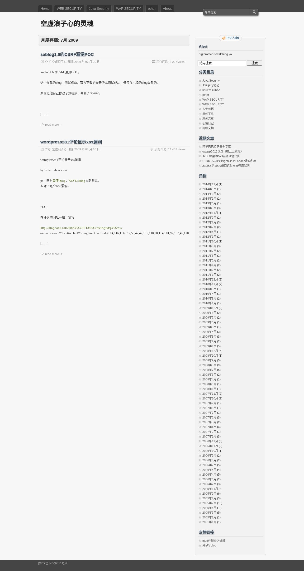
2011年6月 (209, 255)
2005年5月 (209, 512)
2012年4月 (209, 232)
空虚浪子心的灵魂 (67, 23)
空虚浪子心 (59, 62)
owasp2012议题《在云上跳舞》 (222, 151)
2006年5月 (209, 470)
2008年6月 (209, 374)
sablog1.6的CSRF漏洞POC (67, 54)
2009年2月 (209, 341)
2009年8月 (209, 313)
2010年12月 (210, 279)
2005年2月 (209, 517)
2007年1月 (209, 436)
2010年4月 (209, 293)
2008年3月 (209, 384)
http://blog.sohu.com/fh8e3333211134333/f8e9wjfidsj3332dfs (81, 228)
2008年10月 (210, 355)
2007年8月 (209, 408)
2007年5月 (209, 422)
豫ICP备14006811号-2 (52, 563)
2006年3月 (209, 479)
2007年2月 (209, 431)
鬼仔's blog (209, 545)
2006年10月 (210, 451)
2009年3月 (209, 336)
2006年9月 (209, 455)
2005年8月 (209, 498)
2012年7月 (209, 227)
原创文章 (208, 118)
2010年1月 (209, 303)
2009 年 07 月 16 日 (87, 149)
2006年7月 (209, 465)
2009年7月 (209, 317)
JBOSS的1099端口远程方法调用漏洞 (226, 165)
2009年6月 (209, 322)
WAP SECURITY (128, 8)
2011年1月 (209, 274)
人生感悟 (208, 109)
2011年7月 (209, 251)
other (152, 8)
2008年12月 (210, 351)
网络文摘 (208, 128)
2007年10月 (210, 398)
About (167, 8)
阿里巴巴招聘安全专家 (216, 146)
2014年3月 (209, 194)
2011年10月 (210, 241)
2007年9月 (209, 403)
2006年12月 (210, 441)
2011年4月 (209, 265)
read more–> (53, 124)
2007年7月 (209, 412)
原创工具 (208, 114)
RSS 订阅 (233, 38)
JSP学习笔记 (210, 85)
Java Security (99, 8)
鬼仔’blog (59, 180)
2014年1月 (209, 198)
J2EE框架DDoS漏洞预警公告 (221, 156)
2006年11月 (210, 446)
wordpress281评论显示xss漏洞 (71, 142)
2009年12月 (210, 308)
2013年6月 (209, 203)
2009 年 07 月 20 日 (87, 62)
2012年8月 (209, 222)
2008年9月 (209, 360)
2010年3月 (209, 298)
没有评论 (162, 62)
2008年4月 (209, 379)
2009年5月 (209, 327)
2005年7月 (209, 503)
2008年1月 (209, 389)
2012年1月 (209, 236)
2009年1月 (209, 346)
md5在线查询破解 (213, 540)
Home (45, 8)
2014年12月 (210, 184)
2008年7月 (209, 370)
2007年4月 (209, 427)
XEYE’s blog (77, 180)
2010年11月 (210, 284)
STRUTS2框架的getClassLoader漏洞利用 (229, 161)
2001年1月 (209, 522)
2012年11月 (210, 213)
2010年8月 (209, 289)
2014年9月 (209, 189)
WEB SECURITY (69, 8)
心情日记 (208, 123)
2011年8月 (209, 246)
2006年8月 (209, 460)
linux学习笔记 (211, 90)
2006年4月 (209, 474)
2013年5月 (209, 208)
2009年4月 (209, 332)
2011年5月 (209, 260)
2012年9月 (209, 217)
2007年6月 (209, 417)
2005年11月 (210, 489)
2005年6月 (209, 508)
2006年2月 (209, 484)
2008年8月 (209, 365)
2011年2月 (209, 270)
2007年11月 (210, 393)
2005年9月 (209, 493)
